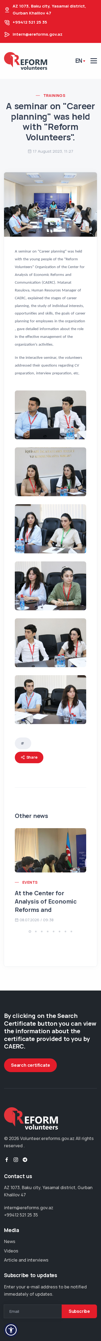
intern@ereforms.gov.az (37, 34)
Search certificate (30, 1065)
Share (31, 757)
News (9, 1241)
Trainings (54, 95)
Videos (11, 1251)
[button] (30, 931)
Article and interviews (26, 1260)
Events (29, 882)
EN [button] (78, 60)
